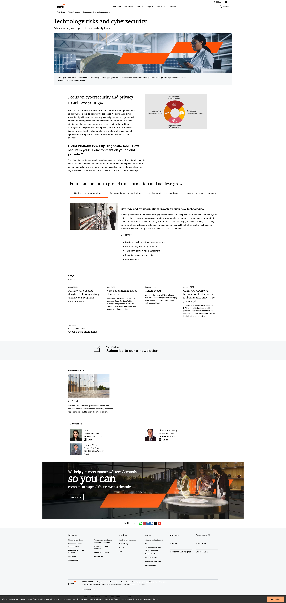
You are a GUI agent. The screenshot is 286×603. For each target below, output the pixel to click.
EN (226, 2)
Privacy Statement (25, 599)
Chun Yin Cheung (168, 430)
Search (226, 6)
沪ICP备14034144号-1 (89, 590)
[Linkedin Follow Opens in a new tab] (85, 439)
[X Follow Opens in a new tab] (155, 524)
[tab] (89, 192)
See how (75, 497)
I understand (275, 599)
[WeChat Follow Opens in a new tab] (140, 524)
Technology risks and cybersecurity (96, 12)
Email (90, 440)
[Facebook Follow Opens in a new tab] (151, 524)
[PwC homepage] (61, 6)
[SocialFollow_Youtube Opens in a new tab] (159, 524)
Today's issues (74, 12)
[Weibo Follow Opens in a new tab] (144, 524)
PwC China (61, 12)
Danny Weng (90, 445)
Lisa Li (87, 430)
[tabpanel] (145, 231)
